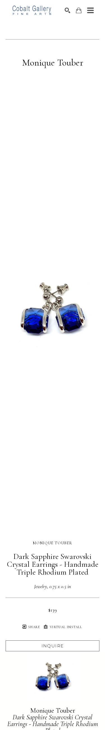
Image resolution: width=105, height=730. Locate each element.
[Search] (67, 10)
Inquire (52, 646)
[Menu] (90, 10)
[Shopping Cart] (78, 10)
